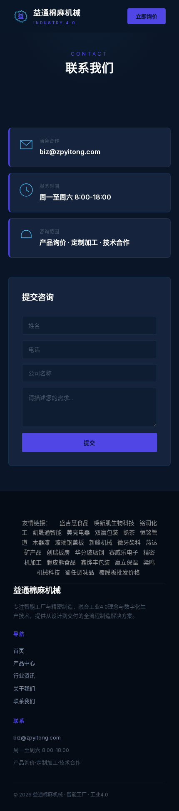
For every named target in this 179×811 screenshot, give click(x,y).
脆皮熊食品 (61, 562)
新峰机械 (100, 542)
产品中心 (24, 663)
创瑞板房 (58, 552)
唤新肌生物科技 (114, 522)
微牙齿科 (129, 542)
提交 (89, 442)
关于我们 (24, 688)
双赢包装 (106, 532)
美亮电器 (78, 532)
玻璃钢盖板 (69, 542)
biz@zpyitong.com (37, 737)
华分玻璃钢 (89, 552)
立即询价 (146, 16)
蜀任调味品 (79, 572)
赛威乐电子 (123, 552)
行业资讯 (24, 675)
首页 (18, 650)
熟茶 (129, 532)
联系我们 (24, 701)
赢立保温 (126, 562)
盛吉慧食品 (74, 522)
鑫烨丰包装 (95, 562)
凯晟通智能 (47, 532)
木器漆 (41, 542)
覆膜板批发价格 (119, 572)
